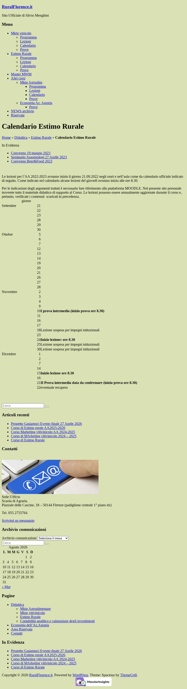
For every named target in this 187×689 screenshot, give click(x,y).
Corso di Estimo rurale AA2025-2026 (38, 428)
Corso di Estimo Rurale (28, 440)
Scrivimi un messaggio (18, 520)
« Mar (6, 587)
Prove (24, 49)
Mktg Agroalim (31, 82)
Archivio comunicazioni (19, 538)
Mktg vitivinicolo (32, 613)
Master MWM (21, 74)
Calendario (28, 45)
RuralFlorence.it (17, 6)
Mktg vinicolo (21, 33)
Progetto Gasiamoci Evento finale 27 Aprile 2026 (46, 424)
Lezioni (25, 41)
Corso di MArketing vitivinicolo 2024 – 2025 (43, 436)
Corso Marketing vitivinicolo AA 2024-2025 (43, 432)
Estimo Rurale (21, 54)
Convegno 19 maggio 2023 (30, 153)
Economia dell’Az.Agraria (30, 625)
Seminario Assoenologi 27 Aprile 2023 (39, 157)
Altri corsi (18, 78)
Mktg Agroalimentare (35, 609)
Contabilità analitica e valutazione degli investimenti (57, 621)
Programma (28, 37)
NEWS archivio (22, 111)
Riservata (17, 115)
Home (6, 137)
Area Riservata (21, 629)
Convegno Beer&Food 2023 (31, 161)
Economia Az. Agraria (36, 103)
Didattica (20, 137)
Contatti (16, 633)
